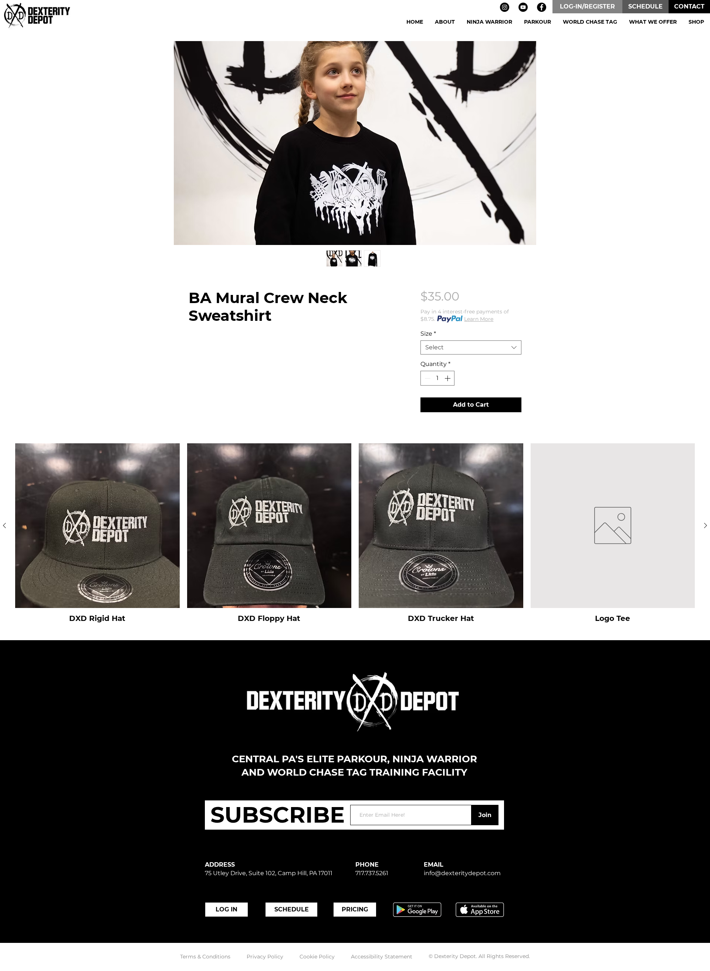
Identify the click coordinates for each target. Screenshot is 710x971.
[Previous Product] (4, 525)
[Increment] (448, 378)
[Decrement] (427, 378)
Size (428, 333)
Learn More (478, 319)
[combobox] (470, 347)
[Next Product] (705, 525)
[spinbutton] (437, 378)
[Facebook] (541, 7)
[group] (355, 533)
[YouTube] (523, 7)
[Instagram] (504, 7)
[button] (445, 21)
